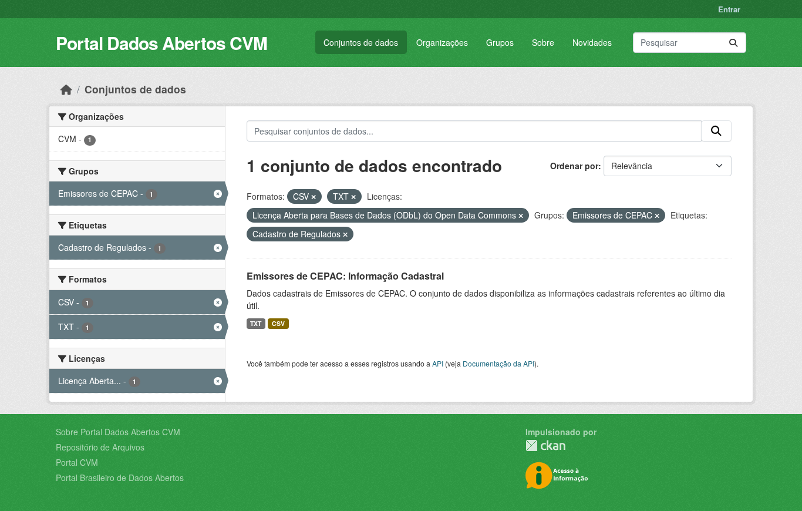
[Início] (66, 89)
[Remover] (313, 196)
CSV (278, 323)
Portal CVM (77, 462)
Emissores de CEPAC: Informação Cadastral (345, 276)
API (437, 363)
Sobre (543, 42)
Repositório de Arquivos (100, 447)
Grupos (500, 42)
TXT (255, 323)
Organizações (442, 42)
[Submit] (733, 42)
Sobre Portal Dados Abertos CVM (118, 432)
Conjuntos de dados (361, 42)
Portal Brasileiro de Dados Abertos (120, 477)
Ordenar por (574, 166)
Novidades (592, 42)
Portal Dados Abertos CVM (161, 42)
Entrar (729, 9)
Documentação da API (498, 363)
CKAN (545, 445)
